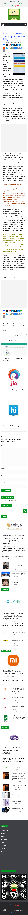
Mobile (3, 833)
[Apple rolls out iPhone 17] (5, 802)
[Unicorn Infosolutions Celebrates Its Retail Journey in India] (5, 767)
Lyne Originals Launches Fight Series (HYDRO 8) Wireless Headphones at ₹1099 (13, 616)
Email (3, 476)
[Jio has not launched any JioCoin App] (14, 369)
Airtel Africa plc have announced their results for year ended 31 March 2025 (18, 708)
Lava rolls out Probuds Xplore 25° (19, 632)
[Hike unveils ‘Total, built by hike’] (14, 399)
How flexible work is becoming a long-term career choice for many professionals (12, 557)
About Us (3, 858)
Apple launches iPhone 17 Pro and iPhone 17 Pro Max (19, 786)
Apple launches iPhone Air (17, 794)
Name (3, 468)
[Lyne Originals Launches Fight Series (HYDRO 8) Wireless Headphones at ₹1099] (14, 601)
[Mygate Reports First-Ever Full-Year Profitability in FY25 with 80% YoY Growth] (5, 691)
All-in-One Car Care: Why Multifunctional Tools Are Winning (17, 566)
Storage (3, 851)
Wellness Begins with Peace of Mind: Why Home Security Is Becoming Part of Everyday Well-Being (13, 539)
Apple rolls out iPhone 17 (17, 801)
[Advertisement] (14, 138)
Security (3, 848)
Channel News (4, 830)
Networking (4, 839)
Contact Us (4, 861)
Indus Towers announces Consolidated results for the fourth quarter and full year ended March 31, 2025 (19, 718)
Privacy (3, 864)
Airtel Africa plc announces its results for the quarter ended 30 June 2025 (18, 699)
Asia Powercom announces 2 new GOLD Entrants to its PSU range (15, 335)
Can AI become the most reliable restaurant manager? (18, 581)
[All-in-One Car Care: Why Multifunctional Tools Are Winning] (5, 566)
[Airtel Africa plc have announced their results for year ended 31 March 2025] (5, 709)
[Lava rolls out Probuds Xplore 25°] (5, 633)
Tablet (2, 836)
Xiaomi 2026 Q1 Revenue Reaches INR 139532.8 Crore (12, 672)
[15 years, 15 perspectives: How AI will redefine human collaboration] (5, 575)
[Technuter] (3, 24)
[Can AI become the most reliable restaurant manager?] (5, 582)
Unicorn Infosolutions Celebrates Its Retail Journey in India (18, 766)
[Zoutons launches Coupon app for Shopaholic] (14, 344)
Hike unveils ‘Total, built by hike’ (12, 426)
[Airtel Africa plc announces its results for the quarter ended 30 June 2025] (5, 700)
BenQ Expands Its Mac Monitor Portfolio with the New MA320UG (13, 750)
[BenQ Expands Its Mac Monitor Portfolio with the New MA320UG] (14, 737)
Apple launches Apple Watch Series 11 (17, 809)
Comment (4, 446)
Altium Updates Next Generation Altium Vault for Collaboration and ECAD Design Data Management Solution (13, 327)
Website (3, 483)
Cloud (2, 842)
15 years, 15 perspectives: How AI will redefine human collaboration (19, 574)
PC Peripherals (4, 845)
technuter (14, 42)
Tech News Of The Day (9, 501)
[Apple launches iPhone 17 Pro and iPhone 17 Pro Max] (5, 787)
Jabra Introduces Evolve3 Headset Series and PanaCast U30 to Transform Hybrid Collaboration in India (18, 641)
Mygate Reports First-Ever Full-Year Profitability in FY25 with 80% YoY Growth (18, 690)
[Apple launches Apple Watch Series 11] (5, 810)
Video (2, 855)
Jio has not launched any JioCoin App (13, 390)
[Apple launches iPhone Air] (5, 795)
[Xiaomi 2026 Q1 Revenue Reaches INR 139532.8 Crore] (14, 660)
